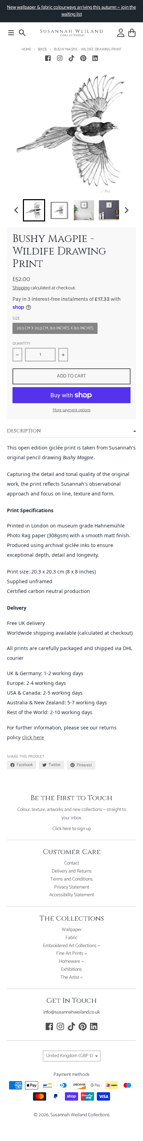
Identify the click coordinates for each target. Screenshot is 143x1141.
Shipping (21, 288)
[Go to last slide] (17, 210)
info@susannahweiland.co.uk (71, 1012)
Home (26, 49)
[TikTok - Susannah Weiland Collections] (71, 58)
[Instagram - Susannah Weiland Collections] (59, 58)
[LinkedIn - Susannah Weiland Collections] (95, 58)
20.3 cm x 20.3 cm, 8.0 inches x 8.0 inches (55, 328)
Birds (42, 49)
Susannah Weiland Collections (80, 1115)
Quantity (21, 344)
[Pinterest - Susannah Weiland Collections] (83, 58)
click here (33, 737)
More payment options (72, 410)
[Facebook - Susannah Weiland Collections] (47, 58)
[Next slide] (126, 210)
